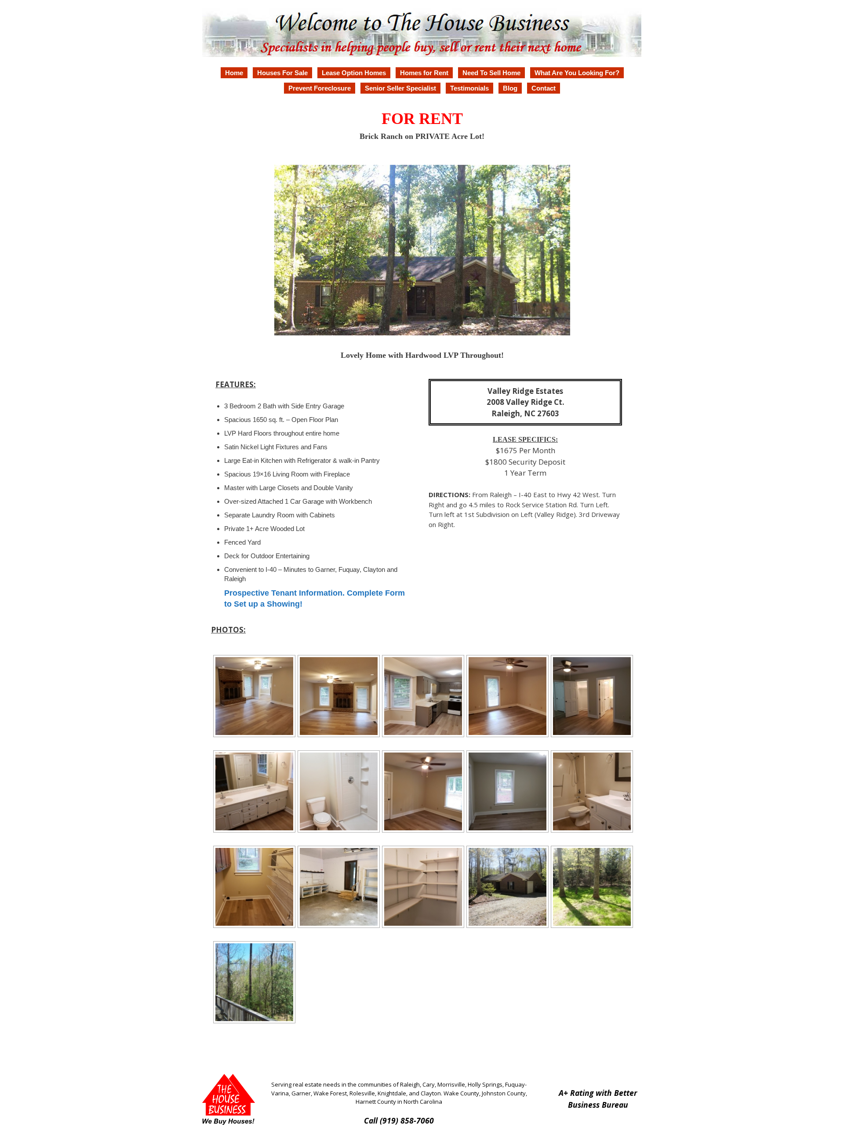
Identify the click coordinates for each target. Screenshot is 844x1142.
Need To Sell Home (491, 72)
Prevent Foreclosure (319, 88)
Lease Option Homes (354, 72)
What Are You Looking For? (577, 72)
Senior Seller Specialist (400, 88)
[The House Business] (422, 30)
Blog (510, 88)
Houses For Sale (282, 72)
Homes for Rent (424, 72)
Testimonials (469, 88)
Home (234, 72)
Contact (543, 88)
